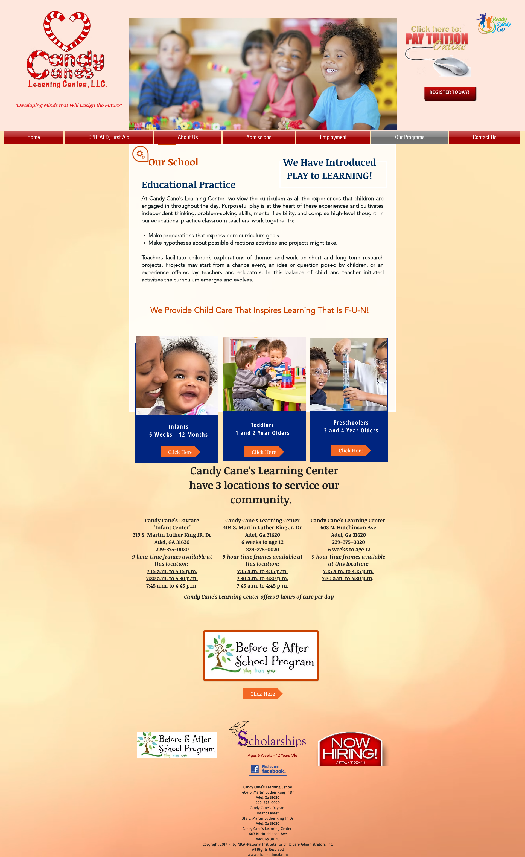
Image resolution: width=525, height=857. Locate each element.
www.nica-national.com (268, 854)
